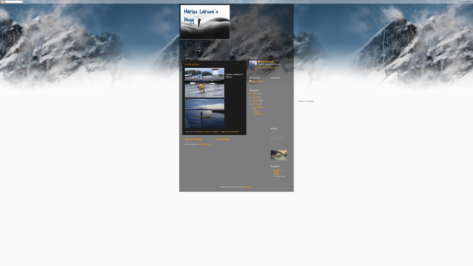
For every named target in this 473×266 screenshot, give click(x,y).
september (259, 107)
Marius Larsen (267, 62)
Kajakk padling (192, 64)
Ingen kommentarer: (230, 132)
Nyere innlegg (193, 139)
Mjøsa (276, 174)
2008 (255, 104)
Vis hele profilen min (267, 67)
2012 (255, 94)
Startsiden (223, 139)
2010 (255, 101)
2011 (255, 97)
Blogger (249, 187)
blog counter (252, 83)
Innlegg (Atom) (204, 144)
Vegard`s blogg (278, 171)
